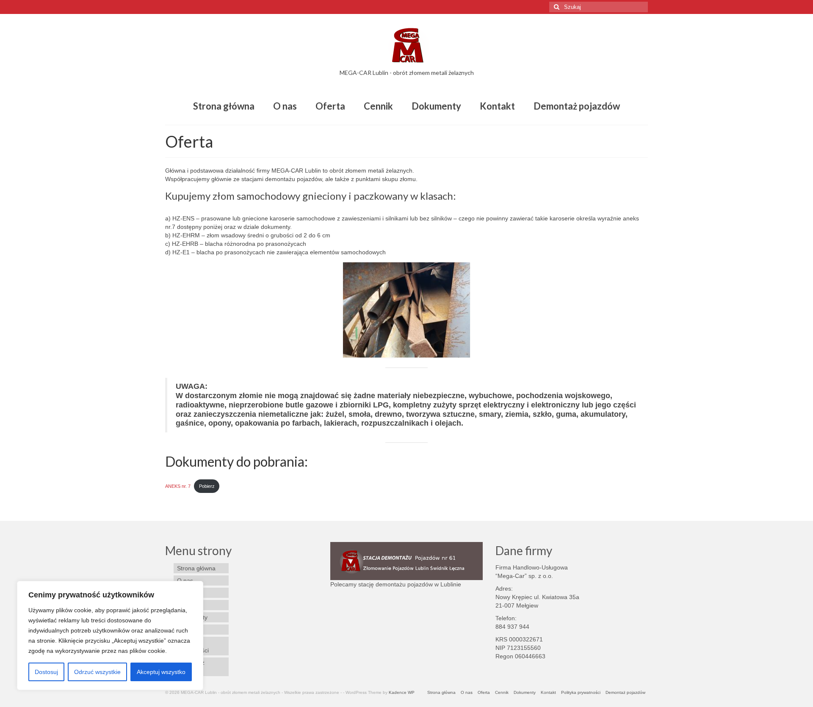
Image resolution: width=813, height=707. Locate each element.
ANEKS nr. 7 (178, 486)
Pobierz (207, 486)
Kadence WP (402, 692)
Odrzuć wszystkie (97, 671)
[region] (110, 635)
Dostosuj (46, 671)
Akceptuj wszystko (161, 671)
